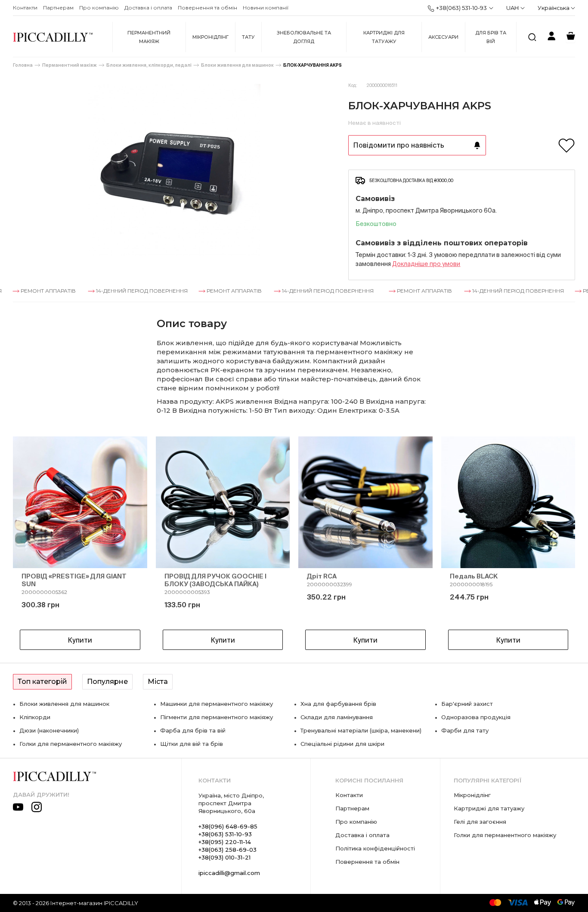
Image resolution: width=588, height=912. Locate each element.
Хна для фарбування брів (338, 703)
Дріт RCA (322, 576)
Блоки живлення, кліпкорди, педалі (149, 65)
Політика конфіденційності (375, 848)
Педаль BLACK (474, 576)
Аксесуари (443, 37)
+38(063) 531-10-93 (461, 7)
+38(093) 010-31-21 (224, 857)
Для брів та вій (490, 37)
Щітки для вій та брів (191, 743)
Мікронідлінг (210, 37)
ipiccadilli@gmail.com (229, 872)
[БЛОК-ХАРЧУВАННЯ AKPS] (174, 170)
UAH (512, 7)
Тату (248, 37)
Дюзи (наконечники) (49, 730)
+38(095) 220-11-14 (224, 841)
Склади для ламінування (336, 717)
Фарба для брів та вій (193, 730)
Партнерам (58, 7)
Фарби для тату (465, 730)
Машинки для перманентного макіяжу (216, 703)
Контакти (25, 7)
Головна (23, 65)
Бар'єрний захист (467, 703)
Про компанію (99, 7)
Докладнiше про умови (426, 263)
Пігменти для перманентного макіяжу (216, 717)
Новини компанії (265, 7)
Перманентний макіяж (148, 37)
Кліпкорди (34, 717)
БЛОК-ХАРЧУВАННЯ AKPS (312, 65)
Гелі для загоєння (480, 821)
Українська (554, 7)
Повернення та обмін (207, 7)
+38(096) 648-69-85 (227, 826)
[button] (34, 544)
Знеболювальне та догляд (304, 37)
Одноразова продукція (476, 717)
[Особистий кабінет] (551, 37)
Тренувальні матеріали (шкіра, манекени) (360, 730)
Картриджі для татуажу (384, 37)
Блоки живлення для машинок (237, 65)
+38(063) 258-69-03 (227, 849)
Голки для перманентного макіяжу (70, 743)
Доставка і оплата (148, 7)
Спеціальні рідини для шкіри (342, 743)
